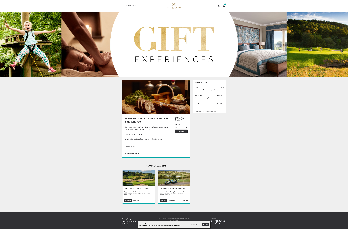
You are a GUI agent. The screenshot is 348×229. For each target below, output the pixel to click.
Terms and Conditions (129, 221)
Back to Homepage (130, 5)
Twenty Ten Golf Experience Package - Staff (139, 188)
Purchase (181, 131)
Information (195, 225)
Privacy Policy (126, 219)
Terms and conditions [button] (132, 153)
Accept (205, 225)
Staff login (125, 224)
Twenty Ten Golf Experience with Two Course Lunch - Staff (180, 188)
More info (136, 200)
